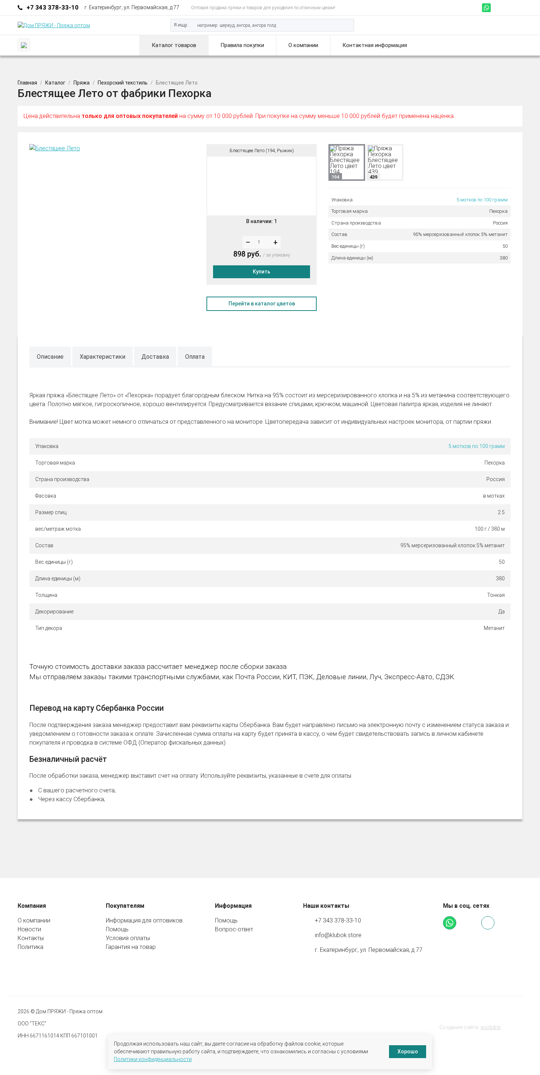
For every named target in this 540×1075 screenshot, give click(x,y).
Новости (29, 929)
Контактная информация (374, 45)
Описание (50, 356)
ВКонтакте (506, 7)
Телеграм (496, 7)
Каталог (55, 83)
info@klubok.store (338, 935)
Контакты (31, 938)
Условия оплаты (128, 938)
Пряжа (81, 83)
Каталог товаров (174, 45)
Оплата (195, 356)
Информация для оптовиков (144, 920)
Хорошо (407, 1051)
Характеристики (102, 356)
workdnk (490, 1027)
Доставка (155, 356)
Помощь (117, 929)
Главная (27, 83)
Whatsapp (486, 7)
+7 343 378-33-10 (52, 7)
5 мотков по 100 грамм (482, 200)
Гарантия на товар (131, 946)
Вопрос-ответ (234, 929)
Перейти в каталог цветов (261, 304)
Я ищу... (182, 25)
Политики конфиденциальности (153, 1059)
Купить (261, 272)
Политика (30, 946)
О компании (303, 45)
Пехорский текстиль (123, 83)
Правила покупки (242, 45)
